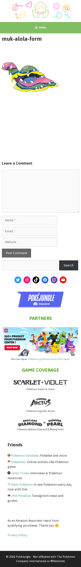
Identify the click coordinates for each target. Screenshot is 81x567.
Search (68, 265)
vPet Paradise (21, 496)
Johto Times (20, 473)
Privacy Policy (17, 535)
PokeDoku (18, 462)
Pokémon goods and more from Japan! (40, 359)
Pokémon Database (25, 455)
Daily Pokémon (22, 484)
